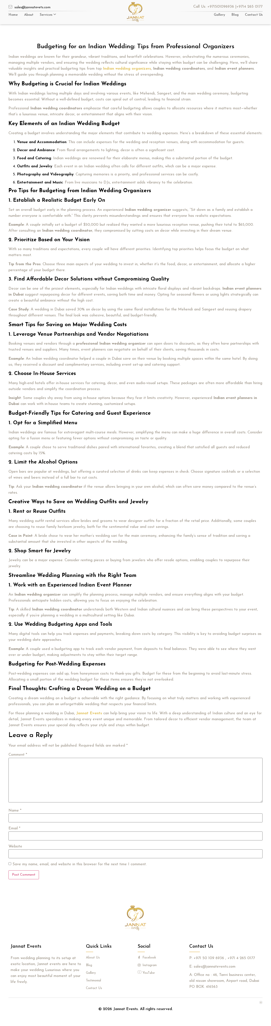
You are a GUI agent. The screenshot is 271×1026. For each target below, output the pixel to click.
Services (46, 15)
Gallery (219, 15)
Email (14, 828)
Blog (235, 15)
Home (13, 15)
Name (14, 811)
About (28, 15)
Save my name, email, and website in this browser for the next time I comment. (79, 864)
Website (15, 846)
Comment (17, 755)
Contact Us (254, 15)
